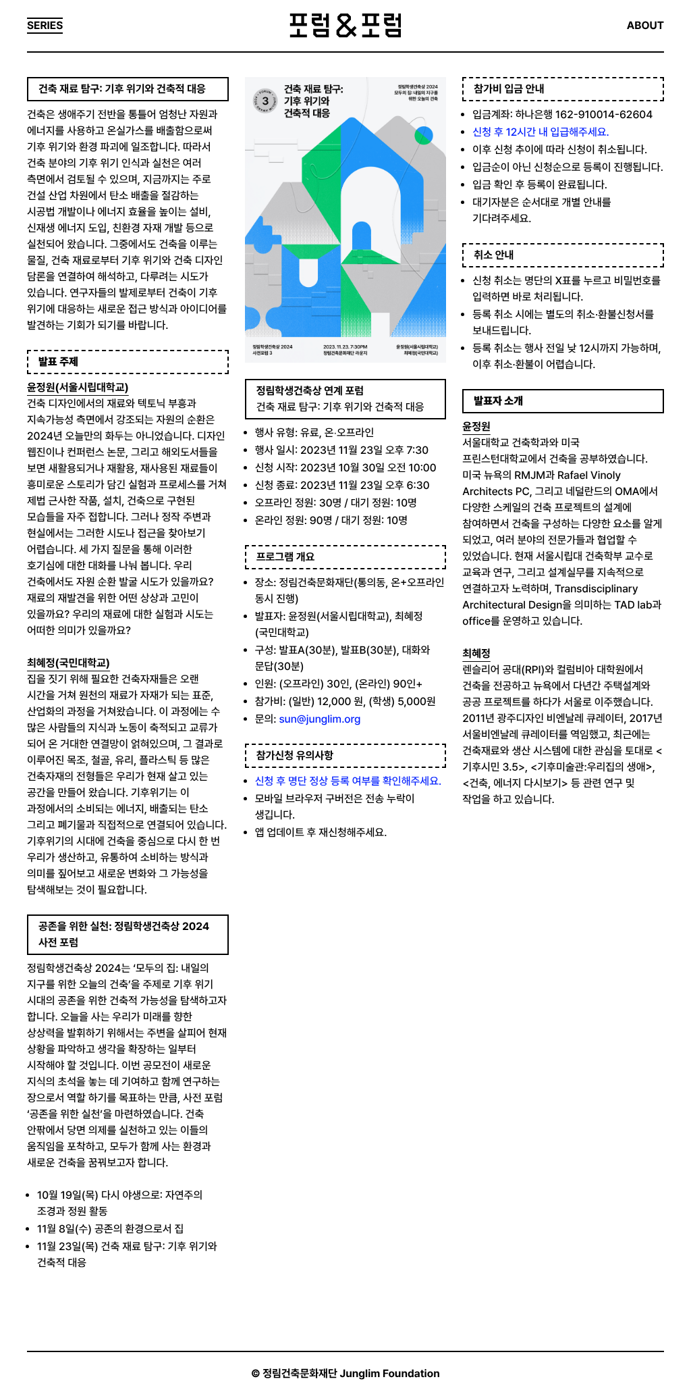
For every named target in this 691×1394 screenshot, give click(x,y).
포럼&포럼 (345, 26)
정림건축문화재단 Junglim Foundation (351, 1373)
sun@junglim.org (319, 719)
